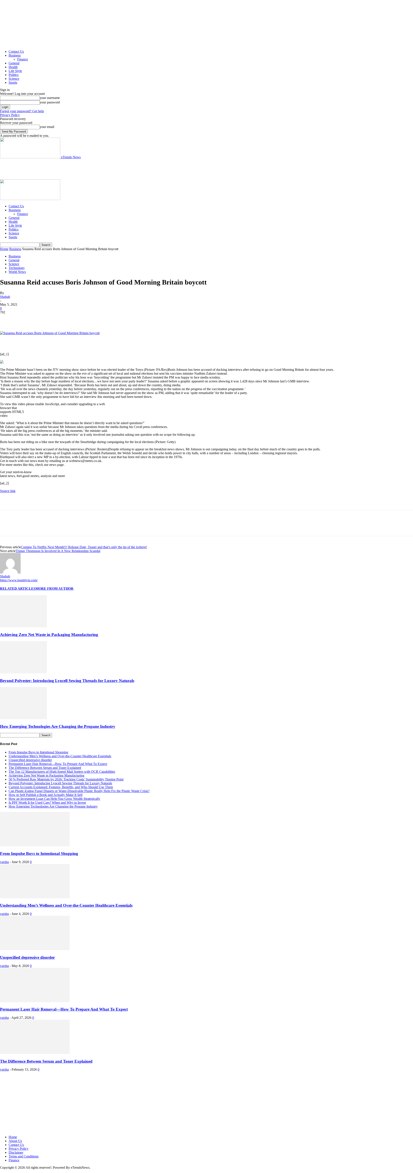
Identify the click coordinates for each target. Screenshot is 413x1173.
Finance (22, 59)
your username (50, 98)
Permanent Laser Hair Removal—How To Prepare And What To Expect (58, 764)
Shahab (5, 297)
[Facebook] (7, 318)
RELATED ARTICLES (17, 588)
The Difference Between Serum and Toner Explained (45, 768)
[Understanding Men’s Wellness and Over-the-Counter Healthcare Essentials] (35, 897)
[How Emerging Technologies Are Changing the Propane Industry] (23, 718)
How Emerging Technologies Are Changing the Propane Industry (57, 726)
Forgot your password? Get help (22, 111)
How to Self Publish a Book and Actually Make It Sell (45, 795)
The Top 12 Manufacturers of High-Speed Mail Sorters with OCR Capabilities (62, 771)
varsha (4, 862)
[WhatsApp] (53, 318)
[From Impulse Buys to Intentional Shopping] (35, 845)
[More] (69, 318)
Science (14, 78)
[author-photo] (10, 572)
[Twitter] (22, 318)
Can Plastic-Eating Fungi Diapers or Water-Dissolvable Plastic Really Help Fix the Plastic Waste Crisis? (79, 791)
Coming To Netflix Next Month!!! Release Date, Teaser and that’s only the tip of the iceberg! (84, 547)
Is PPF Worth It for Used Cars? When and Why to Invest (47, 802)
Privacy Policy (10, 115)
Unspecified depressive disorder (30, 760)
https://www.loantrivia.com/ (19, 580)
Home (4, 249)
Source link (7, 491)
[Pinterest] (38, 318)
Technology (17, 268)
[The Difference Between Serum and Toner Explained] (35, 1053)
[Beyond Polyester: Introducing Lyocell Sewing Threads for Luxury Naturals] (23, 672)
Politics (13, 75)
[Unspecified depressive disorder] (35, 949)
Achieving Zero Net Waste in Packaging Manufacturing (49, 634)
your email (47, 127)
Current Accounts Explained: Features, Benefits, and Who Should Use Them (61, 787)
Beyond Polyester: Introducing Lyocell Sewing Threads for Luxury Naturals (67, 680)
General (14, 63)
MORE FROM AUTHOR (54, 588)
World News (17, 272)
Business (15, 55)
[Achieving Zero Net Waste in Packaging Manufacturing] (23, 626)
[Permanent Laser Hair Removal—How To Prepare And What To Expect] (35, 1001)
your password (50, 102)
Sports (13, 82)
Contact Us (16, 51)
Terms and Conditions (24, 1156)
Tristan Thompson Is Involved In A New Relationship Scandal (58, 551)
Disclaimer (16, 1152)
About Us (15, 1141)
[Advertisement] (78, 169)
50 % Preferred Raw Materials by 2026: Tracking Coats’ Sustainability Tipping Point (66, 779)
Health (13, 67)
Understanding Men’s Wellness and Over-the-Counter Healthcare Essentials (60, 756)
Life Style (15, 71)
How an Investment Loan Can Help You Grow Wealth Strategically (54, 798)
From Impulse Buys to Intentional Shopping (38, 752)
